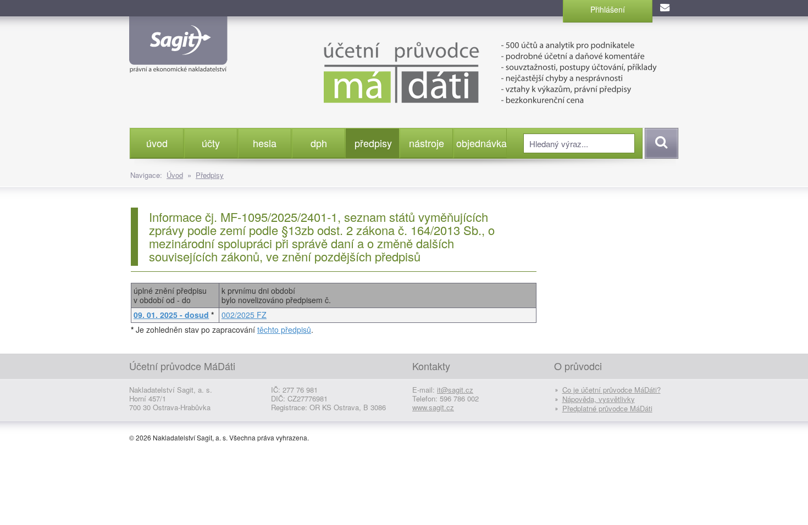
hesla (264, 143)
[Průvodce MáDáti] (464, 71)
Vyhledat (660, 143)
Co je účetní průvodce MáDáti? (611, 389)
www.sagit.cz (433, 407)
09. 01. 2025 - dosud (171, 314)
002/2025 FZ (244, 314)
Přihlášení (607, 9)
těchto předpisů (284, 329)
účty (211, 143)
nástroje (426, 143)
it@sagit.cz (455, 389)
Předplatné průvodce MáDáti (607, 408)
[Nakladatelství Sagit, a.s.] (178, 63)
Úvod (175, 175)
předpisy (373, 143)
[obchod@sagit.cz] (665, 8)
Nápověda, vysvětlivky (598, 399)
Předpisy (210, 175)
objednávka (481, 143)
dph (319, 143)
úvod (157, 143)
